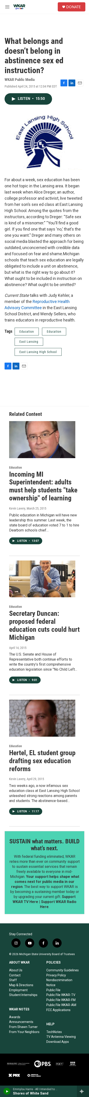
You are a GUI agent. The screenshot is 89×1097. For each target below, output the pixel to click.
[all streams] (83, 1091)
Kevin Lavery (17, 508)
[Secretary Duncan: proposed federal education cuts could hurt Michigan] (42, 579)
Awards (14, 1017)
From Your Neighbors (24, 1032)
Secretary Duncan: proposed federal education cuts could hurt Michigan (44, 625)
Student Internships (23, 995)
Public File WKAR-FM (61, 1000)
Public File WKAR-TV (60, 995)
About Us (15, 970)
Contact (15, 975)
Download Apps (57, 1042)
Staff (13, 980)
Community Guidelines (62, 970)
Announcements (21, 1022)
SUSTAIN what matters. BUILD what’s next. (44, 845)
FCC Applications (58, 1010)
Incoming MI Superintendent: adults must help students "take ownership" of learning (43, 486)
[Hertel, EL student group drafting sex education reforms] (42, 718)
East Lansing (28, 341)
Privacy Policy (56, 975)
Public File (53, 990)
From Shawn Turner (23, 1027)
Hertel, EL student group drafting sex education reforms (42, 761)
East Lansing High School (38, 352)
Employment (18, 990)
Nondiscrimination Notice (59, 982)
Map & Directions (21, 985)
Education (26, 331)
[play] (7, 1091)
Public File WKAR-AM (61, 1005)
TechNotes (54, 1032)
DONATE (73, 7)
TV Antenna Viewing (61, 1037)
